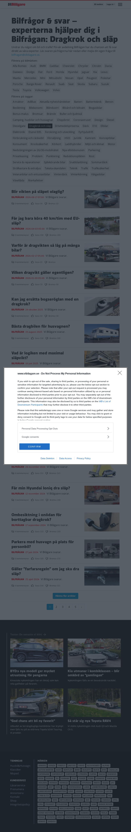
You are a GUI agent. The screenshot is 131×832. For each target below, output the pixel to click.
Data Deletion (47, 458)
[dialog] (65, 416)
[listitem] (65, 428)
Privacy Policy (84, 458)
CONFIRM (34, 446)
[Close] (121, 374)
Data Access (65, 458)
